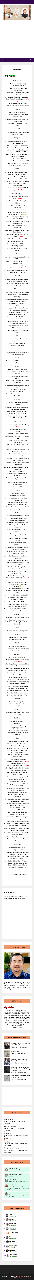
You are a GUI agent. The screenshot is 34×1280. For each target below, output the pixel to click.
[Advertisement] (17, 39)
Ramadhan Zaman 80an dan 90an (18, 690)
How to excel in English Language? (17, 617)
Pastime (17, 698)
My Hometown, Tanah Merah (17, 874)
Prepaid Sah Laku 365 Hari (17, 867)
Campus (17, 138)
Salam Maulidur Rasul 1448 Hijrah (14, 1121)
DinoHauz (7, 1142)
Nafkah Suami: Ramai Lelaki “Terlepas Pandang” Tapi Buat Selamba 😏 (17, 584)
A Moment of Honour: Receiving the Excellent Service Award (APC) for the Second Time (18, 750)
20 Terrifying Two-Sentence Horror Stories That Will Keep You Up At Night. (20, 1068)
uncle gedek (14, 1254)
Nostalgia (17, 654)
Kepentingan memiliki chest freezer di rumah (20, 1076)
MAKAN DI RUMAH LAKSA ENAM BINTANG (17, 1150)
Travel (17, 871)
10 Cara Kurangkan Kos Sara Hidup (17, 425)
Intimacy (17, 490)
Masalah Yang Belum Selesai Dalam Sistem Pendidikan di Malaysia (17, 794)
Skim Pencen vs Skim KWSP (17, 239)
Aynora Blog (7, 1133)
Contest (17, 169)
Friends (17, 349)
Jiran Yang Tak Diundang (17, 210)
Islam (17, 512)
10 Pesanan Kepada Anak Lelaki (17, 522)
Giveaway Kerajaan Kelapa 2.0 (17, 174)
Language (17, 614)
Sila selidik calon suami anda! (18, 595)
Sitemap (14, 2)
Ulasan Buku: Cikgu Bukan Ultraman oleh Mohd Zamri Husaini (18, 704)
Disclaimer (22, 2)
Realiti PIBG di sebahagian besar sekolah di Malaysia (19, 1060)
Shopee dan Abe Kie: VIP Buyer (18, 730)
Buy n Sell (17, 129)
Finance (17, 289)
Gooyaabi (20, 1276)
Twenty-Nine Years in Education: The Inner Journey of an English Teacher (18, 839)
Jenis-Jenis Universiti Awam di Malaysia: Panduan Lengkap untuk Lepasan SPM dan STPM (17, 150)
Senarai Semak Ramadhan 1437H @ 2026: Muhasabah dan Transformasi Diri (17, 590)
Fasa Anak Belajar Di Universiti (17, 145)
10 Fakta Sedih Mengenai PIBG (18, 741)
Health (17, 366)
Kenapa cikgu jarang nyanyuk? (17, 777)
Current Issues (17, 193)
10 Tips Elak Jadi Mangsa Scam (17, 433)
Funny (17, 357)
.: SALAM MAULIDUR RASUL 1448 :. (14, 1128)
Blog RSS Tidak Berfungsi (17, 112)
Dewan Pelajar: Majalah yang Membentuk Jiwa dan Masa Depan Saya (17, 659)
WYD (9, 1276)
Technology (17, 844)
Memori (17, 634)
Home (2, 2)
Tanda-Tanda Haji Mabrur (17, 602)
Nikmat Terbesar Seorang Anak (17, 631)
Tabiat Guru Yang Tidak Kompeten (17, 821)
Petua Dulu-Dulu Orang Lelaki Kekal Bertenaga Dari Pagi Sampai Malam (17, 372)
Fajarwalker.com (14, 1237)
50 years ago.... (15, 1051)
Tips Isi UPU (18, 487)
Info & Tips (17, 421)
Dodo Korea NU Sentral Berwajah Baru (15, 1144)
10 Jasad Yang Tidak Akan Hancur (17, 515)
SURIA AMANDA (9, 1120)
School (17, 738)
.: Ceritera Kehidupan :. (10, 1126)
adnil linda (12, 1223)
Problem (17, 718)
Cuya (10, 1215)
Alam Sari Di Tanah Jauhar (12, 1149)
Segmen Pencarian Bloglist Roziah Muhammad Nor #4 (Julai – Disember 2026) (17, 183)
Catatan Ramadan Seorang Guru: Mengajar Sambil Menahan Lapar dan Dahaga (18, 562)
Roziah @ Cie (13, 1246)
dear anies (12, 1228)
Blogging (17, 109)
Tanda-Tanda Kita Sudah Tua (17, 241)
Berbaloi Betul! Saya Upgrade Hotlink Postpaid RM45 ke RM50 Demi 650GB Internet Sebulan (17, 863)
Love (17, 627)
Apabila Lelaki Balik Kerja (17, 646)
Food (17, 335)
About (7, 2)
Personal (17, 709)
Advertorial (17, 80)
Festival (17, 276)
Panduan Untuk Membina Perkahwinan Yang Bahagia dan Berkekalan (17, 473)
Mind (17, 643)
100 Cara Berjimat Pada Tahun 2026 (17, 292)
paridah (11, 1219)
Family (17, 253)
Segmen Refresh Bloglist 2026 (17, 172)
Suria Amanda (13, 1232)
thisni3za (12, 1250)
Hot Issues (17, 399)
